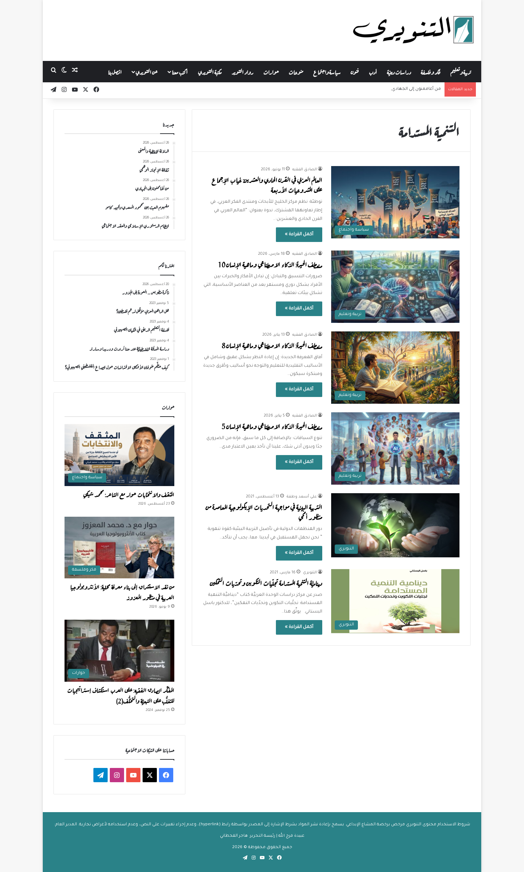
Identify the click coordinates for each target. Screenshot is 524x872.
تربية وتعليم (461, 71)
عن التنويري (147, 71)
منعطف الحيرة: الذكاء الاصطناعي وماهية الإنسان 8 (272, 345)
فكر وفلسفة (431, 71)
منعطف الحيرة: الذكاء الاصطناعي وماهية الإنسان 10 (270, 264)
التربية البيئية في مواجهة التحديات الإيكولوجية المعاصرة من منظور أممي (264, 511)
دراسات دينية (399, 71)
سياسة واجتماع (327, 71)
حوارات (271, 71)
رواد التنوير (242, 71)
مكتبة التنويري (210, 71)
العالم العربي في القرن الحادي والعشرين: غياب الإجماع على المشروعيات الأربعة (267, 184)
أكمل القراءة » (299, 234)
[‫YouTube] (133, 775)
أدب (373, 71)
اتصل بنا (115, 71)
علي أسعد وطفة (302, 497)
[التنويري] (413, 30)
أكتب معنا (180, 71)
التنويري (310, 573)
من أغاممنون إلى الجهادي (416, 89)
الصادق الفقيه (304, 169)
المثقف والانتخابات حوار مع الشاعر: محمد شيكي (128, 494)
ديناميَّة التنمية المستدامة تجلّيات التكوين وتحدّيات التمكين (266, 582)
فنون (355, 71)
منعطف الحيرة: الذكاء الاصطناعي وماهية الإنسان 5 (272, 425)
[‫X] (150, 775)
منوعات (296, 71)
